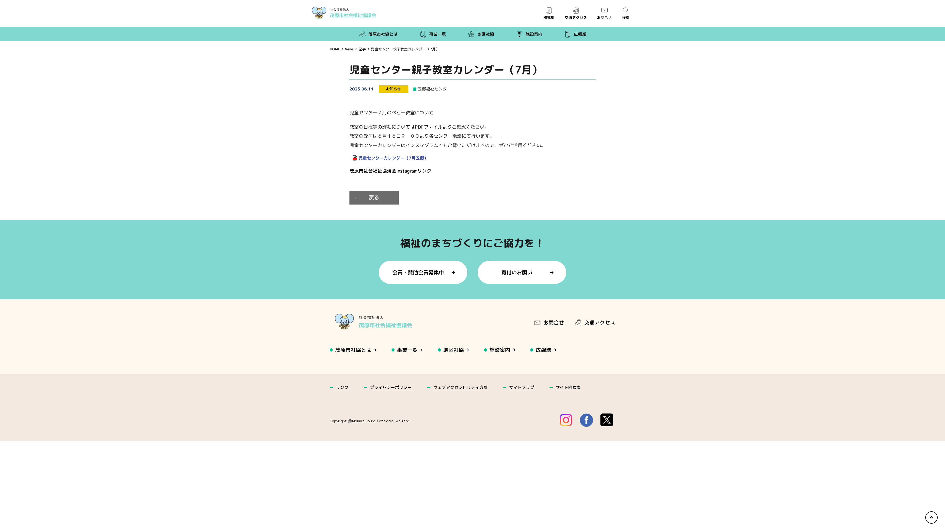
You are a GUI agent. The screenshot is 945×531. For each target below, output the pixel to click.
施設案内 (534, 34)
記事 (362, 49)
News (349, 49)
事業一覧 (437, 34)
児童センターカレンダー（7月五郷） (393, 158)
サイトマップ (521, 387)
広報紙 (580, 34)
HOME (335, 49)
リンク (342, 387)
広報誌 (543, 350)
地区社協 (485, 34)
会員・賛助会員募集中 (418, 272)
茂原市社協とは (383, 34)
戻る (374, 197)
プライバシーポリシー (391, 387)
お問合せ (604, 17)
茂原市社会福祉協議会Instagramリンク (390, 170)
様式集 (548, 17)
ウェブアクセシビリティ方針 (460, 387)
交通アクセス (576, 17)
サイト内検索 (568, 387)
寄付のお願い (517, 272)
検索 (626, 17)
